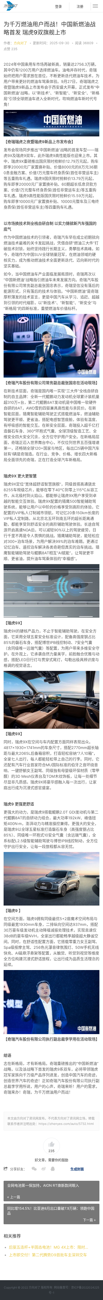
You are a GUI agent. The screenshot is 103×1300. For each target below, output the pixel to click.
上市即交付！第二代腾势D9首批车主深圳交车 (48, 1254)
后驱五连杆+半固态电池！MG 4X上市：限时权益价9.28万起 (49, 1247)
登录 (58, 6)
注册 (80, 6)
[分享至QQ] (50, 1169)
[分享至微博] (41, 1169)
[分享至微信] (32, 1169)
